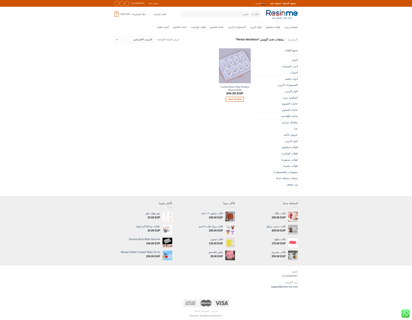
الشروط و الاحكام (202, 311)
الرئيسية (293, 39)
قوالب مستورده (289, 159)
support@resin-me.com (284, 286)
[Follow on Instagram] (122, 3)
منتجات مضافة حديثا (287, 178)
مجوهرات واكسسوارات (285, 172)
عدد (296, 128)
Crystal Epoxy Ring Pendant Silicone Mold (235, 88)
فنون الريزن (291, 141)
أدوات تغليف (163, 27)
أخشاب (294, 72)
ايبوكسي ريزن (291, 27)
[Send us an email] (116, 3)
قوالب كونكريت (198, 27)
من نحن (214, 311)
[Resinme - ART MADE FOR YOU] (282, 14)
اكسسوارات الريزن (237, 27)
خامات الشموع (217, 27)
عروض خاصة (291, 134)
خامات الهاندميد (289, 116)
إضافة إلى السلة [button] (234, 99)
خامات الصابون (180, 27)
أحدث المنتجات (290, 66)
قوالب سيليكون (273, 27)
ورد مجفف (292, 184)
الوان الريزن (256, 27)
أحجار (295, 60)
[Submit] (183, 14)
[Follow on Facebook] (127, 3)
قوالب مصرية (290, 165)
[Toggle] (257, 141)
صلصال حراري (290, 122)
